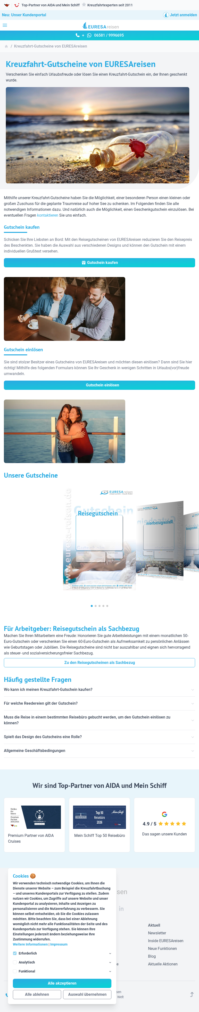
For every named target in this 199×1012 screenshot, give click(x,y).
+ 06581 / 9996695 (102, 35)
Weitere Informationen (30, 944)
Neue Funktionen (162, 948)
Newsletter (157, 933)
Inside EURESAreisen (165, 941)
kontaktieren (47, 215)
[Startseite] (6, 46)
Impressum (58, 944)
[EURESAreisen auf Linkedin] (121, 908)
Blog (152, 956)
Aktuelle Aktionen (163, 964)
